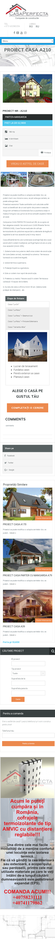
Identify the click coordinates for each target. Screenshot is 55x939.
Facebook (11, 456)
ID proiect (15, 659)
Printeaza (47, 153)
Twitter (10, 463)
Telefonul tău (8, 731)
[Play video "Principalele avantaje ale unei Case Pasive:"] (41, 179)
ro (31, 26)
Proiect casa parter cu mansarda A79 (27, 575)
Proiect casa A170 (14, 524)
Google (11, 470)
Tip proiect (16, 669)
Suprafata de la (18, 679)
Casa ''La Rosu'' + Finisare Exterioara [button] (23, 321)
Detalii (12, 533)
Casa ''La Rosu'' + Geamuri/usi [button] (20, 316)
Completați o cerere (27, 407)
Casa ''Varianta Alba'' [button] (17, 327)
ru (37, 26)
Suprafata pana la (19, 688)
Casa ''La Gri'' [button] (13, 304)
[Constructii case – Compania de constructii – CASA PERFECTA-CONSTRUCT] (27, 10)
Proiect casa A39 (14, 626)
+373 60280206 (12, 26)
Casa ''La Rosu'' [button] (14, 310)
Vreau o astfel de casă (27, 163)
